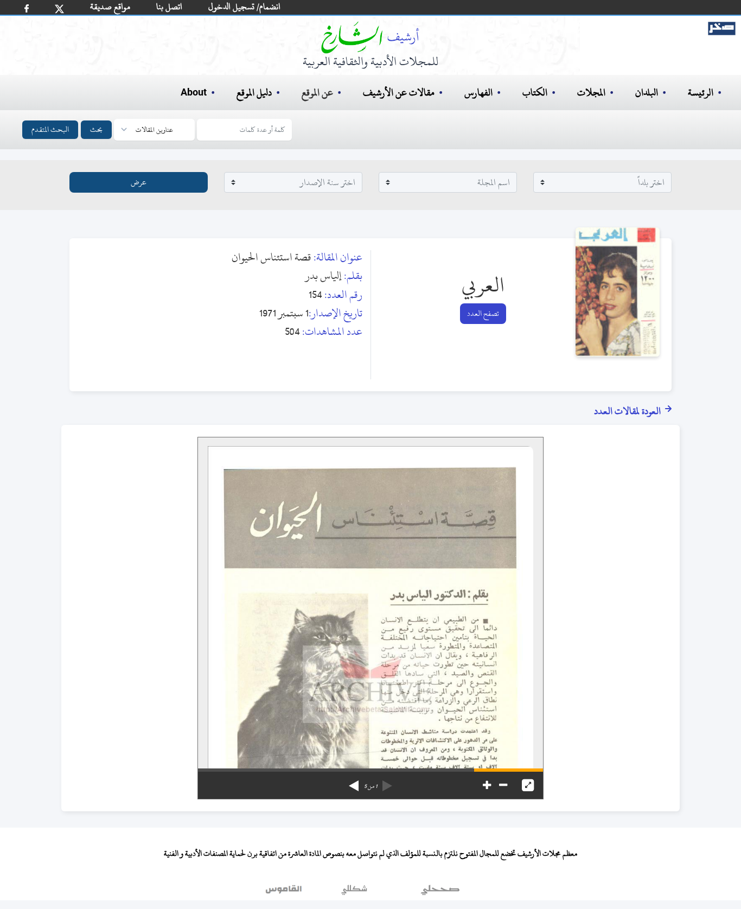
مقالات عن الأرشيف (399, 92)
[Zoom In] (487, 785)
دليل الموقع (254, 92)
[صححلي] (440, 892)
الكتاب (534, 92)
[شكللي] (354, 892)
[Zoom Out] (503, 785)
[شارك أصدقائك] (26, 8)
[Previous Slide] (387, 782)
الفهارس (478, 92)
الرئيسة (700, 92)
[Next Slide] (354, 782)
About (194, 93)
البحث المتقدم (50, 129)
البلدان (646, 92)
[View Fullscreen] (528, 785)
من (370, 786)
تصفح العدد (483, 313)
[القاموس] (285, 892)
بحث (96, 129)
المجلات (591, 92)
